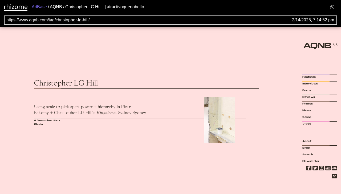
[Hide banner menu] (332, 7)
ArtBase (39, 7)
